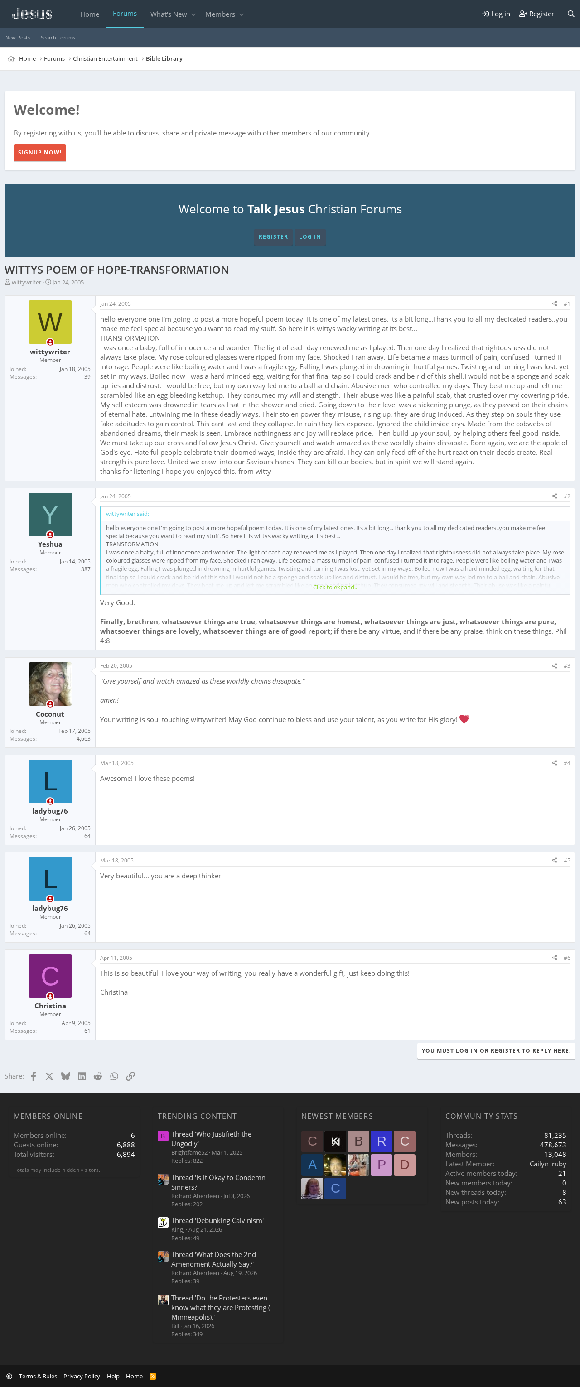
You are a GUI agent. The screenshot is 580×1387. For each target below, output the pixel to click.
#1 (567, 304)
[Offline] (50, 342)
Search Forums (58, 37)
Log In (310, 237)
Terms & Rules (38, 1376)
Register (273, 237)
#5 (567, 860)
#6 (567, 958)
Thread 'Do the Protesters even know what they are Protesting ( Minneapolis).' (220, 1307)
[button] (193, 14)
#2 (567, 496)
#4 (567, 763)
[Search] (571, 13)
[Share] (555, 304)
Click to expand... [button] (335, 587)
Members (220, 14)
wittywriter (26, 282)
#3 (567, 665)
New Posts (17, 37)
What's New (168, 14)
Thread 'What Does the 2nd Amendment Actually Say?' (213, 1259)
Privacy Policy (81, 1376)
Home (89, 14)
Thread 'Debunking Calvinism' (217, 1220)
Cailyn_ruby (548, 1163)
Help (113, 1376)
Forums (125, 13)
